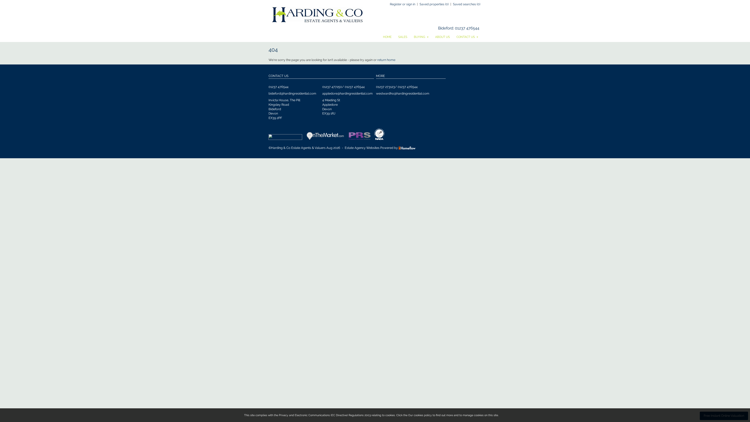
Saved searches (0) (466, 4)
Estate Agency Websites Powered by (371, 148)
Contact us (466, 37)
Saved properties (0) (434, 4)
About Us (442, 37)
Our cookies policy (420, 415)
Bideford (445, 28)
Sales (402, 37)
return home (386, 60)
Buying (420, 37)
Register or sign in (402, 4)
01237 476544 (467, 28)
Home (387, 37)
